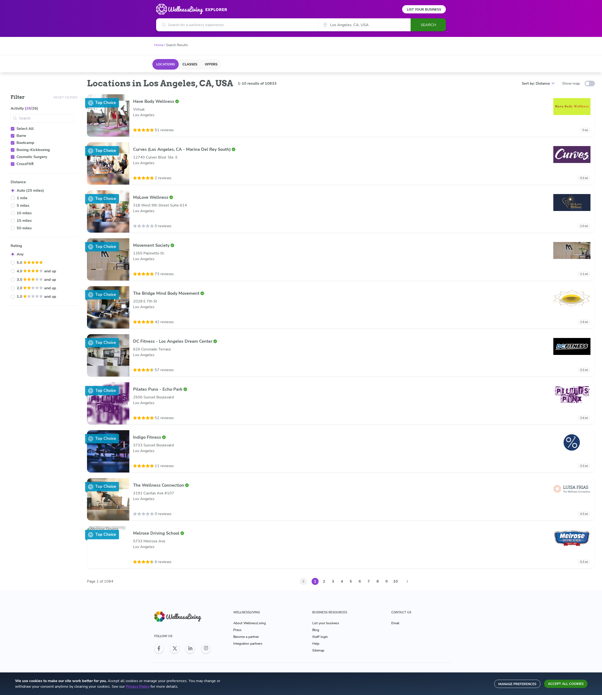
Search (428, 25)
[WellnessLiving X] (174, 648)
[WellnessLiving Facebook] (159, 648)
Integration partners (247, 643)
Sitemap (318, 650)
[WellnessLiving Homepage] (182, 617)
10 (395, 581)
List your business (325, 623)
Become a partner (246, 637)
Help (315, 643)
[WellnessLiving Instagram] (206, 648)
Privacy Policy (138, 686)
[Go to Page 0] (303, 581)
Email (395, 623)
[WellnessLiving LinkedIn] (190, 648)
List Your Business (424, 9)
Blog (315, 630)
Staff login (320, 637)
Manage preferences (517, 684)
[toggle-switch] (590, 83)
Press (237, 630)
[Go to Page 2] (407, 581)
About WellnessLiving (249, 623)
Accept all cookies (566, 684)
